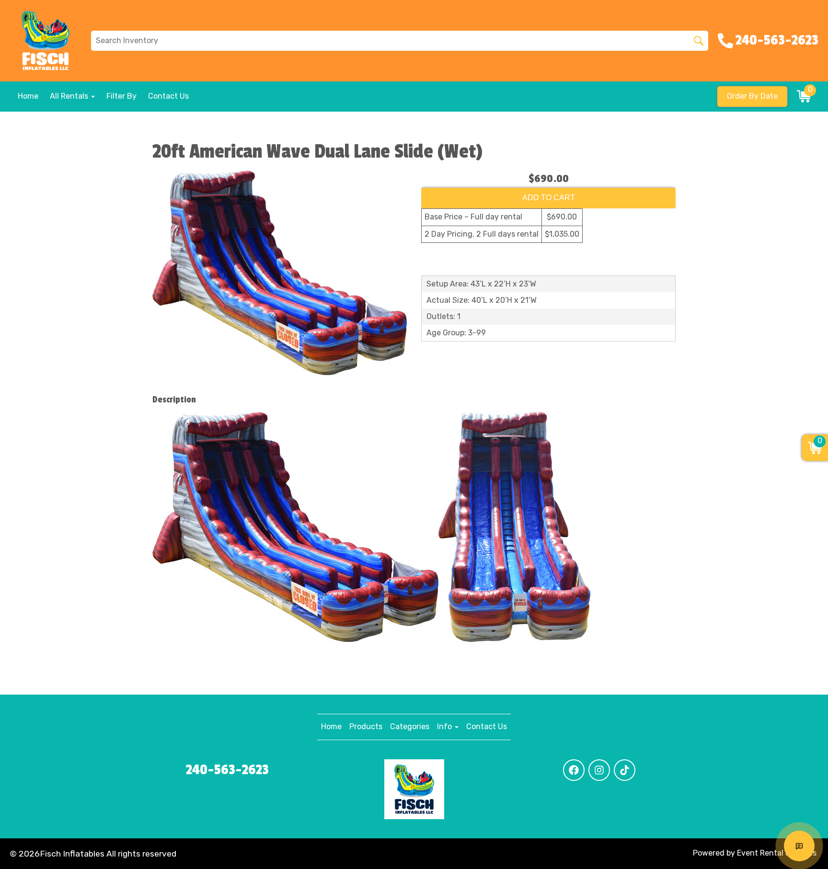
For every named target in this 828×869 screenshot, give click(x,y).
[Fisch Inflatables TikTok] (624, 770)
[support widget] (799, 846)
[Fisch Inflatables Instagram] (599, 770)
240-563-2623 (227, 769)
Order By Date (752, 96)
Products (365, 726)
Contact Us (168, 96)
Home (28, 96)
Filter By (121, 96)
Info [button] (445, 726)
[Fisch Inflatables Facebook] (574, 770)
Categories (409, 726)
